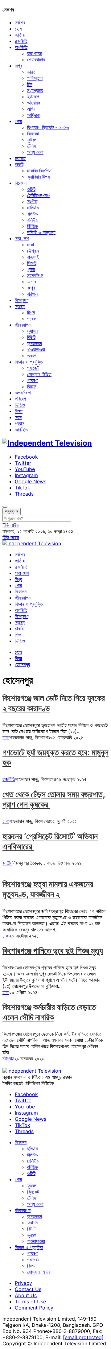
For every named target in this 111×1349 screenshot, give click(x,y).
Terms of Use (30, 1301)
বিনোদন (21, 183)
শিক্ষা (19, 411)
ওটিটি (31, 189)
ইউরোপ (33, 96)
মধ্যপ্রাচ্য (35, 90)
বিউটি (31, 337)
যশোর (31, 281)
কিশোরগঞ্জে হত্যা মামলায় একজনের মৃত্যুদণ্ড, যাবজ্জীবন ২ (47, 889)
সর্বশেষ (20, 22)
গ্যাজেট (33, 368)
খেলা (18, 121)
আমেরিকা (34, 103)
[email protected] (83, 1337)
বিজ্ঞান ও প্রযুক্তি (29, 362)
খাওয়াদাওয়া (36, 349)
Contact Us (28, 1289)
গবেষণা (32, 319)
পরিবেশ (20, 399)
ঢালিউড (33, 207)
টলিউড (32, 226)
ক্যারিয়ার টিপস (38, 177)
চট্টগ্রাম (33, 251)
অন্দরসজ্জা (34, 343)
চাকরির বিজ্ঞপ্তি (39, 170)
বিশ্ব (18, 66)
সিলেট (31, 263)
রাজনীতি (21, 41)
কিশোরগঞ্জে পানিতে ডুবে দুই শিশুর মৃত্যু (52, 951)
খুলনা (31, 269)
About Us (26, 1295)
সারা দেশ (22, 238)
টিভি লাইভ (10, 525)
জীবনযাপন (23, 325)
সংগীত (32, 201)
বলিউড (32, 214)
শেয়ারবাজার (36, 59)
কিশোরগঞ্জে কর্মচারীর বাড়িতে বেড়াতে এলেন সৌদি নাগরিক (49, 1012)
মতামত (20, 158)
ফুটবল (31, 140)
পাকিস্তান (35, 78)
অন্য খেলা (35, 152)
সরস (18, 417)
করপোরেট (34, 53)
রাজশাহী (33, 257)
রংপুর (31, 288)
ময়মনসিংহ (35, 275)
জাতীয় (20, 35)
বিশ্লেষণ (21, 300)
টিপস (31, 312)
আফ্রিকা (33, 115)
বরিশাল (32, 294)
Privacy (23, 1283)
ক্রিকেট (33, 133)
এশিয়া (31, 109)
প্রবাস (19, 423)
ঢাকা (30, 244)
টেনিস (31, 146)
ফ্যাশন (32, 331)
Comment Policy (34, 1308)
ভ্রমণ (31, 356)
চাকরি (19, 164)
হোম (18, 29)
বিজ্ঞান (31, 386)
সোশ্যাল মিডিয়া (39, 374)
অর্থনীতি (21, 47)
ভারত (31, 72)
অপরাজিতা (23, 393)
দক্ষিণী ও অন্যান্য (41, 232)
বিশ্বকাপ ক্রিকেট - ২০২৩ (48, 127)
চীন (29, 84)
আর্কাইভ (21, 430)
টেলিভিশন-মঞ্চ (38, 195)
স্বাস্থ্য (20, 306)
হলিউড (32, 220)
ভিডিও (20, 405)
